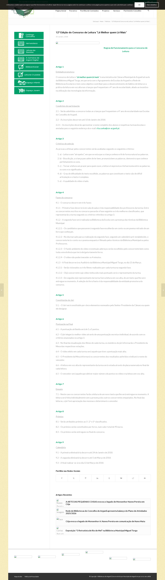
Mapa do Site (18, 576)
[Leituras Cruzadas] (29, 74)
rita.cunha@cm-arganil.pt (108, 128)
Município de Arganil (129, 576)
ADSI (149, 576)
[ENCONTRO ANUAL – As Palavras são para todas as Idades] (163, 290)
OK (139, 5)
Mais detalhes (152, 5)
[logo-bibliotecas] (26, 11)
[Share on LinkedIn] (97, 478)
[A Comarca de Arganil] (29, 59)
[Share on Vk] (121, 478)
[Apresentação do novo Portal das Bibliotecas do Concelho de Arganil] (2, 290)
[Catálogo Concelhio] (29, 35)
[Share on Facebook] (62, 478)
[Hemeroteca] (29, 43)
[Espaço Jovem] (29, 90)
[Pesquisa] (148, 11)
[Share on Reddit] (133, 478)
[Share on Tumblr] (109, 478)
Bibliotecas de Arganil (104, 576)
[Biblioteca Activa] (29, 67)
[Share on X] (74, 478)
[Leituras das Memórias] (29, 51)
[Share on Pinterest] (85, 478)
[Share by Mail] (145, 478)
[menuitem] (61, 11)
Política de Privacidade (32, 576)
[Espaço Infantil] (29, 82)
